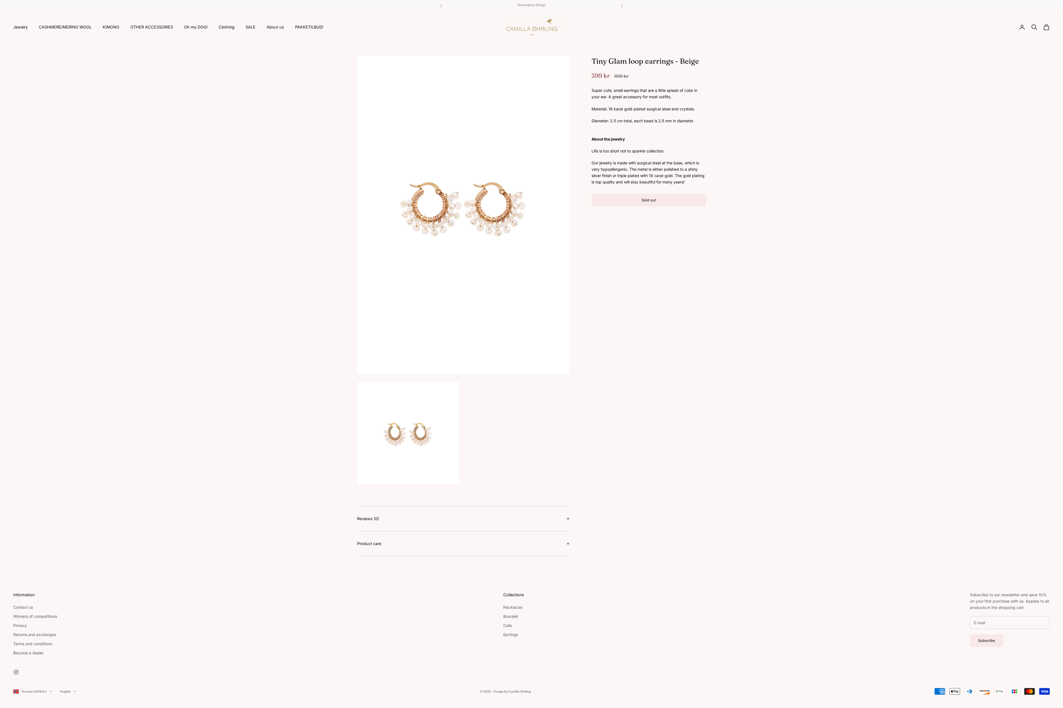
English (65, 691)
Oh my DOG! (196, 27)
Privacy (20, 625)
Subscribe (986, 640)
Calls (507, 625)
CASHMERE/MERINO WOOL (65, 27)
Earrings (510, 634)
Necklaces (512, 607)
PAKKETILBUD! (309, 27)
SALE (251, 27)
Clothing (226, 27)
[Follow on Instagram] (16, 672)
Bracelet (510, 616)
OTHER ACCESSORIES (151, 27)
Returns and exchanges (34, 634)
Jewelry (20, 27)
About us (275, 27)
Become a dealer (28, 652)
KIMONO (111, 27)
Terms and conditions (32, 643)
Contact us (23, 607)
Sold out (649, 200)
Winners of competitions (35, 616)
